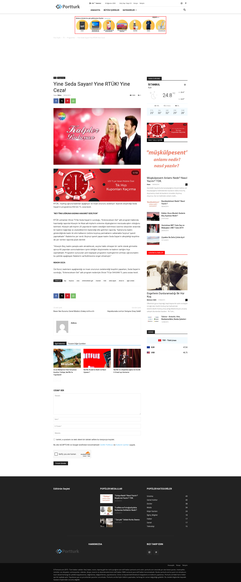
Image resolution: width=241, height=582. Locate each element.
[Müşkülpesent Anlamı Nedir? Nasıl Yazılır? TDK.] (167, 160)
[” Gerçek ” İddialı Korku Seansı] (106, 522)
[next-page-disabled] (59, 379)
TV (64, 38)
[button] (185, 10)
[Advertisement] (120, 58)
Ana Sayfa (57, 38)
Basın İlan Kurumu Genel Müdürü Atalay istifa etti (73, 311)
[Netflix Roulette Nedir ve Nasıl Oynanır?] (97, 358)
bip (65, 281)
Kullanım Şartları (122, 445)
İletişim (142, 3)
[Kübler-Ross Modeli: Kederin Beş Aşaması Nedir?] (153, 216)
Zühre (59, 95)
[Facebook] (55, 100)
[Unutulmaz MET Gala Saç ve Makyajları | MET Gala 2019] (153, 228)
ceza (78, 281)
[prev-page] (55, 379)
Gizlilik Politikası (106, 445)
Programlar (71, 38)
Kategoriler (129, 10)
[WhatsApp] (73, 100)
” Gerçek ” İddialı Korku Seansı (127, 520)
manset (98, 281)
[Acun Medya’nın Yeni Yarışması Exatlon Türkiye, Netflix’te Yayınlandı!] (67, 358)
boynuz (71, 281)
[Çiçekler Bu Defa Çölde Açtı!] (153, 240)
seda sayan (112, 281)
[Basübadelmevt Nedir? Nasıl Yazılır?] (153, 204)
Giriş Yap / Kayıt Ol (125, 3)
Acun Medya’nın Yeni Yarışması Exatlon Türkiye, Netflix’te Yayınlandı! (65, 372)
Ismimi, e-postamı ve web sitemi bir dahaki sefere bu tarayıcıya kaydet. (85, 439)
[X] (61, 100)
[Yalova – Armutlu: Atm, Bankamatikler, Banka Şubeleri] (153, 319)
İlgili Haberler (60, 344)
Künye (136, 3)
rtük (104, 281)
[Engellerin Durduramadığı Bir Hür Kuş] (167, 275)
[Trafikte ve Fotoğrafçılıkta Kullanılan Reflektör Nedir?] (106, 510)
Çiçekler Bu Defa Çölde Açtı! (173, 237)
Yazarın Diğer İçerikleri (77, 344)
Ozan (148, 184)
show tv (121, 281)
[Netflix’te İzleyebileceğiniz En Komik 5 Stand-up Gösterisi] (127, 358)
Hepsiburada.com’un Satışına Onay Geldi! (124, 311)
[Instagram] (181, 3)
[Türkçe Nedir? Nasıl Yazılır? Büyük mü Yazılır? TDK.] (106, 498)
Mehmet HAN (151, 300)
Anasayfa (95, 10)
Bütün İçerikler (111, 10)
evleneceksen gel (87, 281)
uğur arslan (130, 281)
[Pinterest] (186, 3)
